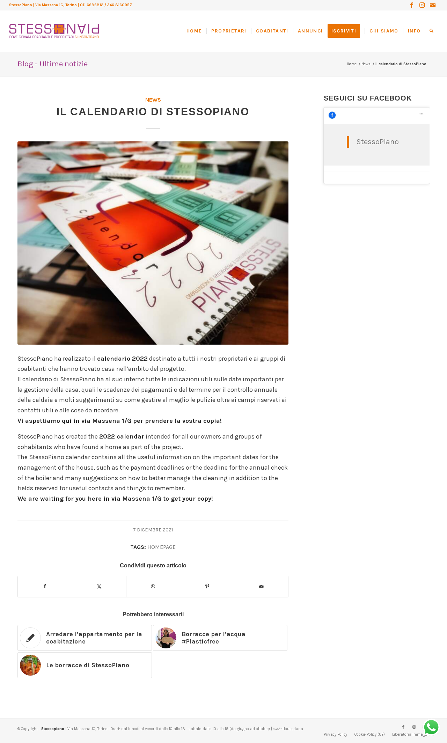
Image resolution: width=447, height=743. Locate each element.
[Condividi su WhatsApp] (153, 586)
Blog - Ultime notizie (52, 63)
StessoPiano (377, 141)
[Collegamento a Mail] (432, 5)
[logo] (54, 24)
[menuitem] (196, 31)
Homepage (161, 547)
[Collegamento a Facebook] (411, 5)
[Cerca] (431, 31)
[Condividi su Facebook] (45, 586)
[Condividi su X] (99, 586)
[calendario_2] (152, 243)
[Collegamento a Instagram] (422, 5)
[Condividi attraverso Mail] (261, 586)
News (153, 99)
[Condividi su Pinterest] (207, 586)
